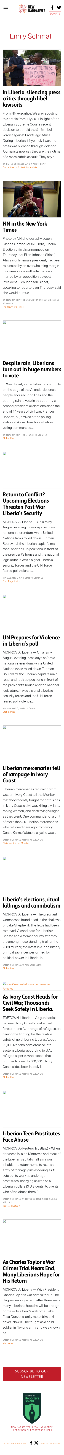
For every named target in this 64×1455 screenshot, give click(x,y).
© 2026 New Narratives (15, 1443)
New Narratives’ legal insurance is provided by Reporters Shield (32, 1428)
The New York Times (13, 306)
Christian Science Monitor (16, 843)
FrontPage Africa (11, 581)
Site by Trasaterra (50, 1443)
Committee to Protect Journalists (20, 167)
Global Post (9, 438)
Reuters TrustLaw (11, 1206)
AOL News (8, 1343)
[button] (6, 7)
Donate (55, 14)
